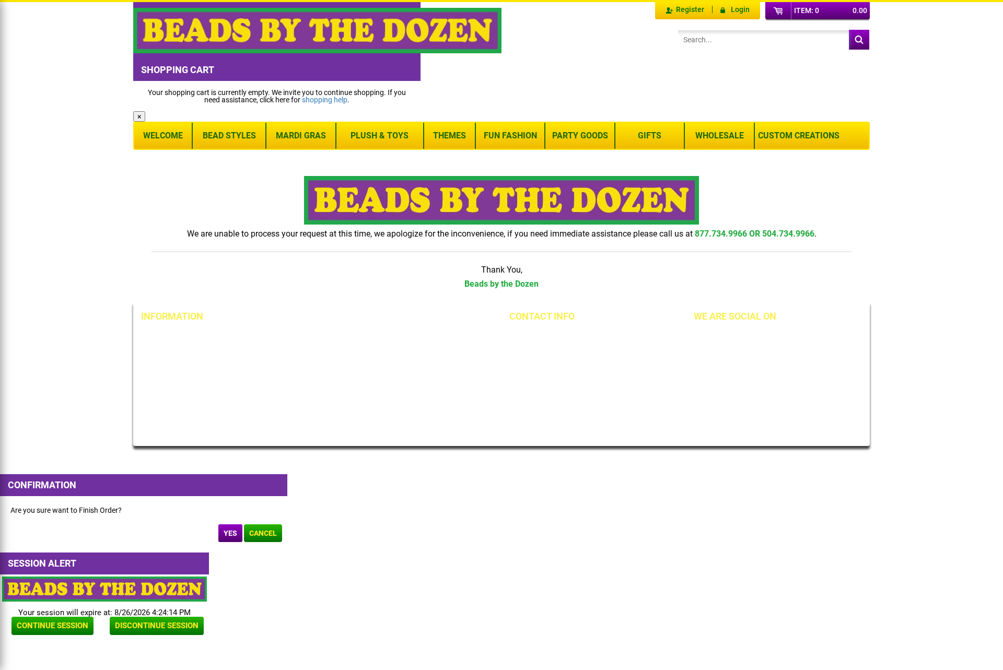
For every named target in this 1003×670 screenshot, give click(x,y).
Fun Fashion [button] (510, 135)
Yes (230, 533)
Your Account (173, 338)
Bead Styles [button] (229, 135)
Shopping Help (292, 373)
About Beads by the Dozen (194, 355)
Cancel (263, 533)
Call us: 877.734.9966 (560, 338)
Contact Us (169, 373)
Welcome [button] (163, 135)
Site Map (401, 338)
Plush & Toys (380, 135)
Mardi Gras (301, 135)
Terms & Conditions (418, 355)
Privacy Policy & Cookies (426, 373)
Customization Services (189, 409)
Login (740, 9)
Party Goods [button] (580, 135)
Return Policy (290, 338)
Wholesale (719, 135)
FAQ (276, 416)
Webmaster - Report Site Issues (308, 395)
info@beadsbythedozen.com (572, 355)
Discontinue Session (157, 625)
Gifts (649, 135)
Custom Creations (798, 135)
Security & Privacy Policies (311, 355)
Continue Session (52, 625)
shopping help (324, 100)
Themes (449, 135)
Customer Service (179, 391)
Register (690, 9)
